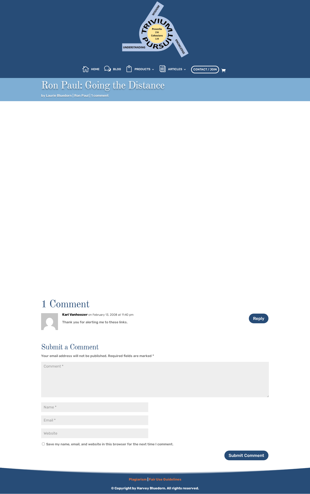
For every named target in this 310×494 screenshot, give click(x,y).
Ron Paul (81, 96)
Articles (175, 69)
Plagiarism (138, 479)
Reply (258, 318)
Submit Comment (246, 455)
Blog (117, 69)
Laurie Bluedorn (59, 96)
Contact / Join (205, 69)
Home (95, 69)
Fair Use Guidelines (165, 479)
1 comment (100, 96)
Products (142, 69)
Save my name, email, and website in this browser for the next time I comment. (109, 444)
